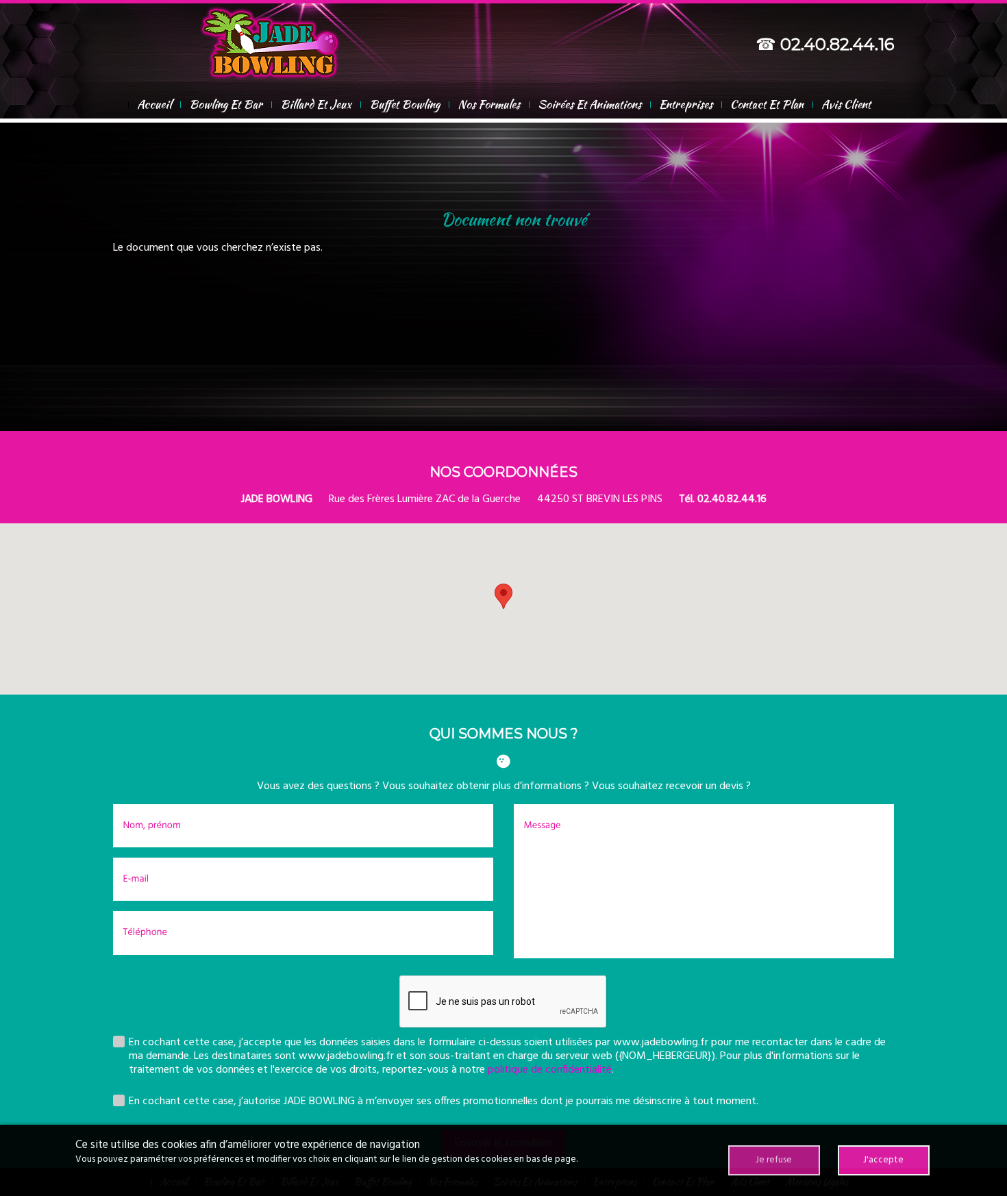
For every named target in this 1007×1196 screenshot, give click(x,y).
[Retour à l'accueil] (269, 41)
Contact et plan (767, 104)
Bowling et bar (225, 104)
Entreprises (685, 104)
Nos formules (489, 104)
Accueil (154, 104)
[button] (503, 596)
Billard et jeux (315, 104)
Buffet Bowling (404, 104)
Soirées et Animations (589, 104)
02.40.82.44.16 (837, 44)
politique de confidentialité (550, 1070)
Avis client (846, 104)
